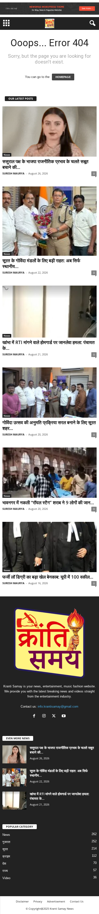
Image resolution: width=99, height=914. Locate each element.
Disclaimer (22, 901)
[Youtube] (64, 716)
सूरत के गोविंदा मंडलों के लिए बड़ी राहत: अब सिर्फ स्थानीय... (41, 263)
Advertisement (56, 901)
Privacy (37, 901)
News (7, 154)
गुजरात (6, 842)
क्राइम (6, 856)
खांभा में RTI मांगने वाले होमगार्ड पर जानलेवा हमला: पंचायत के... (48, 345)
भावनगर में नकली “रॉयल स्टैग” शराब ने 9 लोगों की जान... (48, 502)
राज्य (5, 871)
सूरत (5, 849)
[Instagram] (45, 716)
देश (4, 863)
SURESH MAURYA (13, 173)
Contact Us (76, 901)
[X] (55, 716)
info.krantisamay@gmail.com (58, 706)
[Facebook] (35, 716)
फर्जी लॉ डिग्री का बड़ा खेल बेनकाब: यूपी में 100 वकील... (47, 577)
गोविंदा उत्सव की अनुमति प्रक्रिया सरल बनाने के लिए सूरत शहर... (49, 425)
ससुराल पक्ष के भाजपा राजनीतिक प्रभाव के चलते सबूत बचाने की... (45, 164)
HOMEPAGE (63, 77)
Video (6, 878)
